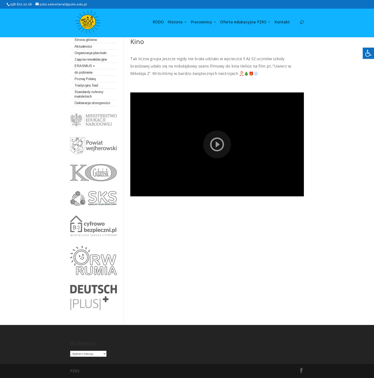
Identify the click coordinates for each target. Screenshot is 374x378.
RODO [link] (158, 22)
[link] (368, 53)
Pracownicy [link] (201, 22)
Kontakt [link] (282, 22)
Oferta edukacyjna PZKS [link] (243, 22)
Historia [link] (175, 22)
